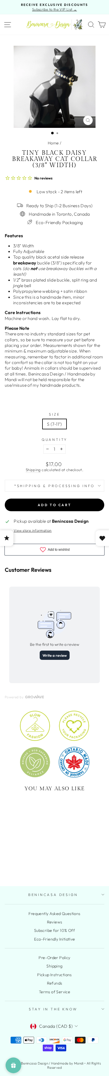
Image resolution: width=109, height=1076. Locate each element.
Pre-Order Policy (54, 957)
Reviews (54, 922)
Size (54, 414)
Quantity (54, 439)
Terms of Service (54, 991)
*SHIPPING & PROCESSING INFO (54, 485)
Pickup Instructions (54, 974)
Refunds (54, 983)
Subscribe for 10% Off (54, 930)
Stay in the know (53, 1009)
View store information (33, 530)
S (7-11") (54, 424)
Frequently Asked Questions (54, 913)
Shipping (33, 469)
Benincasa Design (53, 894)
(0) (23, 854)
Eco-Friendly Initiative (54, 939)
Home (53, 143)
